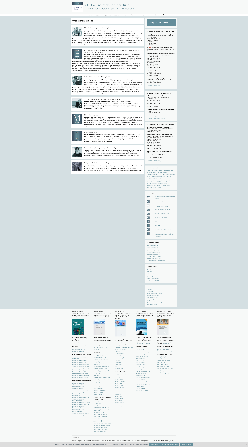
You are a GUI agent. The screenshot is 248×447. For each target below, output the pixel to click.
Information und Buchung (154, 85)
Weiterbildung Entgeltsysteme (101, 416)
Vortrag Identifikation (162, 364)
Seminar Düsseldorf (119, 383)
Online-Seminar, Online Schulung (122, 374)
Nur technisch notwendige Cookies (170, 444)
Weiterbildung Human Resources (101, 414)
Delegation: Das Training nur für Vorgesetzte (99, 163)
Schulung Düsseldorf (120, 381)
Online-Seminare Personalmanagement (97, 77)
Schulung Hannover (119, 391)
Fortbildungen (118, 364)
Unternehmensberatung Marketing (80, 397)
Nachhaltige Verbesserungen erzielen (124, 347)
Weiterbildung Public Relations (101, 429)
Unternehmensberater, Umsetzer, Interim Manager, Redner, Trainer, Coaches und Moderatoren (164, 234)
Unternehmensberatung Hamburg (80, 368)
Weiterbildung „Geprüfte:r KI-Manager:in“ (97, 28)
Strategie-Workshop (98, 388)
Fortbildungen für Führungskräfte (102, 425)
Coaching (149, 271)
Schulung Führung (140, 362)
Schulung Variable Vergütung (143, 384)
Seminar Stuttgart (119, 406)
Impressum (142, 442)
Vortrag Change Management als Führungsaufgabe (101, 148)
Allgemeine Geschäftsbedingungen (161, 442)
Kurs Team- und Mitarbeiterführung (102, 423)
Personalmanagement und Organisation (156, 260)
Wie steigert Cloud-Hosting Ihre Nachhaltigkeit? (158, 185)
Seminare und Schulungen (153, 278)
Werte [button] (124, 15)
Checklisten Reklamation (161, 217)
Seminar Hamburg (119, 389)
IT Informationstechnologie (153, 254)
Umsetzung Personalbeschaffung (102, 377)
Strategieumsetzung (98, 355)
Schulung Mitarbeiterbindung (143, 371)
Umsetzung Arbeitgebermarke (101, 359)
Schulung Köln (118, 396)
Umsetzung (96, 349)
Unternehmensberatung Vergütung (80, 415)
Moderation (150, 275)
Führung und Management (153, 252)
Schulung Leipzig (119, 398)
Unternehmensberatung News (154, 297)
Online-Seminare (120, 353)
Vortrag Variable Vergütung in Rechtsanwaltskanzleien (102, 99)
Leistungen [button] (117, 15)
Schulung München (119, 402)
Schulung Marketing (141, 369)
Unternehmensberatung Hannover (80, 370)
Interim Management (91, 132)
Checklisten (150, 291)
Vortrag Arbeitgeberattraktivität (165, 357)
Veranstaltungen (151, 299)
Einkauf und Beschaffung (153, 247)
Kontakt (171, 442)
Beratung (149, 269)
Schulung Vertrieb (140, 388)
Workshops (118, 362)
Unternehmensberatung (78, 351)
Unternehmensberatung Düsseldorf (80, 364)
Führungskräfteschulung (142, 366)
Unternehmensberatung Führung (80, 390)
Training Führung (140, 360)
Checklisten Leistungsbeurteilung (163, 229)
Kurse (116, 366)
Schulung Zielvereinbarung (142, 390)
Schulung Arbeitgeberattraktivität (144, 351)
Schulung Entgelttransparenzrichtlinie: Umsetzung (159, 176)
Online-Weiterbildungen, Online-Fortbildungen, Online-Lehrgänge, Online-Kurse (102, 409)
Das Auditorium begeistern (163, 349)
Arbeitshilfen (150, 289)
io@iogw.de (130, 442)
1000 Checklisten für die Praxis (162, 209)
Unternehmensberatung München (80, 373)
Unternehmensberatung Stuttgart (80, 377)
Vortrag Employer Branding (163, 360)
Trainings (118, 360)
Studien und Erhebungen (153, 295)
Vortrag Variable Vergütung (163, 373)
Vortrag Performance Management (165, 368)
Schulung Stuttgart (119, 404)
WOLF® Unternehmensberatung (106, 5)
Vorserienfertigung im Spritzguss (155, 178)
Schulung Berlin (118, 376)
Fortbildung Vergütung (99, 420)
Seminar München (119, 400)
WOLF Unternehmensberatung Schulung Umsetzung (98, 15)
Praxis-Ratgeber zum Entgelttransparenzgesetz (158, 183)
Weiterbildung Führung (99, 421)
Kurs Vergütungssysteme (100, 418)
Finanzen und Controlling (153, 249)
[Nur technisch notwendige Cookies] (246, 444)
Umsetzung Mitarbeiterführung (101, 372)
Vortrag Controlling (162, 358)
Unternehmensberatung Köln (79, 371)
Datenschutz (136, 442)
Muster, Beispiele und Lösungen (154, 293)
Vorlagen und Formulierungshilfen (155, 302)
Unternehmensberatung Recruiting (80, 413)
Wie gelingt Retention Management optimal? (158, 172)
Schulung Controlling (141, 354)
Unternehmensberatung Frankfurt (80, 366)
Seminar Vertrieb (140, 386)
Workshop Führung (98, 392)
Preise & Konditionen (149, 442)
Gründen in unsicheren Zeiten (154, 187)
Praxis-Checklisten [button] (147, 15)
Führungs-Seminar (140, 358)
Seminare (118, 351)
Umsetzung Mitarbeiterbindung (101, 370)
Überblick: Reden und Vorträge (164, 351)
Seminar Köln (118, 394)
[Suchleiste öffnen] (163, 15)
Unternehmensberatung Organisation (81, 402)
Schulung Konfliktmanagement (143, 368)
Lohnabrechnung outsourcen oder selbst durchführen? (160, 170)
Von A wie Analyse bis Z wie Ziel (101, 347)
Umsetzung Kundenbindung (100, 368)
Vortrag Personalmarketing (163, 370)
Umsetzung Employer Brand (100, 361)
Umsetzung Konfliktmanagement (101, 366)
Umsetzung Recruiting (99, 381)
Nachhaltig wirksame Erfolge (79, 349)
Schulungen (118, 355)
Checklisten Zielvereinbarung (162, 213)
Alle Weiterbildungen (99, 403)
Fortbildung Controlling (99, 412)
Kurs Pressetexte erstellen (100, 431)
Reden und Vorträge (152, 276)
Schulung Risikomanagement (143, 381)
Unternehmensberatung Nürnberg (80, 375)
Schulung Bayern (119, 379)
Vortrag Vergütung (161, 372)
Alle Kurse (96, 405)
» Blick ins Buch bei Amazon (143, 343)
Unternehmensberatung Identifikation (81, 392)
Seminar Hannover (119, 392)
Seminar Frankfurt (119, 385)
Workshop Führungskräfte (100, 390)
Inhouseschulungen (120, 357)
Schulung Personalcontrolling (143, 377)
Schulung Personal (140, 379)
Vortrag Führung (161, 362)
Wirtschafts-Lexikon (152, 304)
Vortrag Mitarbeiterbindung (163, 366)
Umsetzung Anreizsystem (100, 357)
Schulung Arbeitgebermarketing (143, 353)
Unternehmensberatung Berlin (79, 362)
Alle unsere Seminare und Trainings (156, 87)
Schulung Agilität (140, 349)
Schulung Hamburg (119, 387)
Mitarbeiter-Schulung (141, 373)
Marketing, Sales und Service (154, 258)
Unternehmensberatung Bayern (79, 360)
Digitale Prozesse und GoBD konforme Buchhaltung (159, 181)
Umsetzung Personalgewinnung (101, 379)
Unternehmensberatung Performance (81, 404)
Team (156, 221)
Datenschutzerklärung (186, 444)
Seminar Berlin (118, 377)
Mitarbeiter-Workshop (99, 394)
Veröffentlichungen (151, 301)
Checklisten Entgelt (159, 201)
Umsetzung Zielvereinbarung (101, 382)
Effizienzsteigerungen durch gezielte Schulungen (159, 180)
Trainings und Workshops (153, 280)
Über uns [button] (157, 15)
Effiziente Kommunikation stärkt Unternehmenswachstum (161, 174)
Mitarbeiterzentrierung (91, 115)
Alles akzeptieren (154, 444)
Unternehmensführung (152, 245)
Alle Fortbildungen (98, 402)
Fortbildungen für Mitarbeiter (101, 427)
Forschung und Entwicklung (153, 250)
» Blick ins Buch (76, 342)
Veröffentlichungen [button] (134, 15)
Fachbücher (157, 225)
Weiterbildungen (119, 368)
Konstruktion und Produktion (154, 256)
